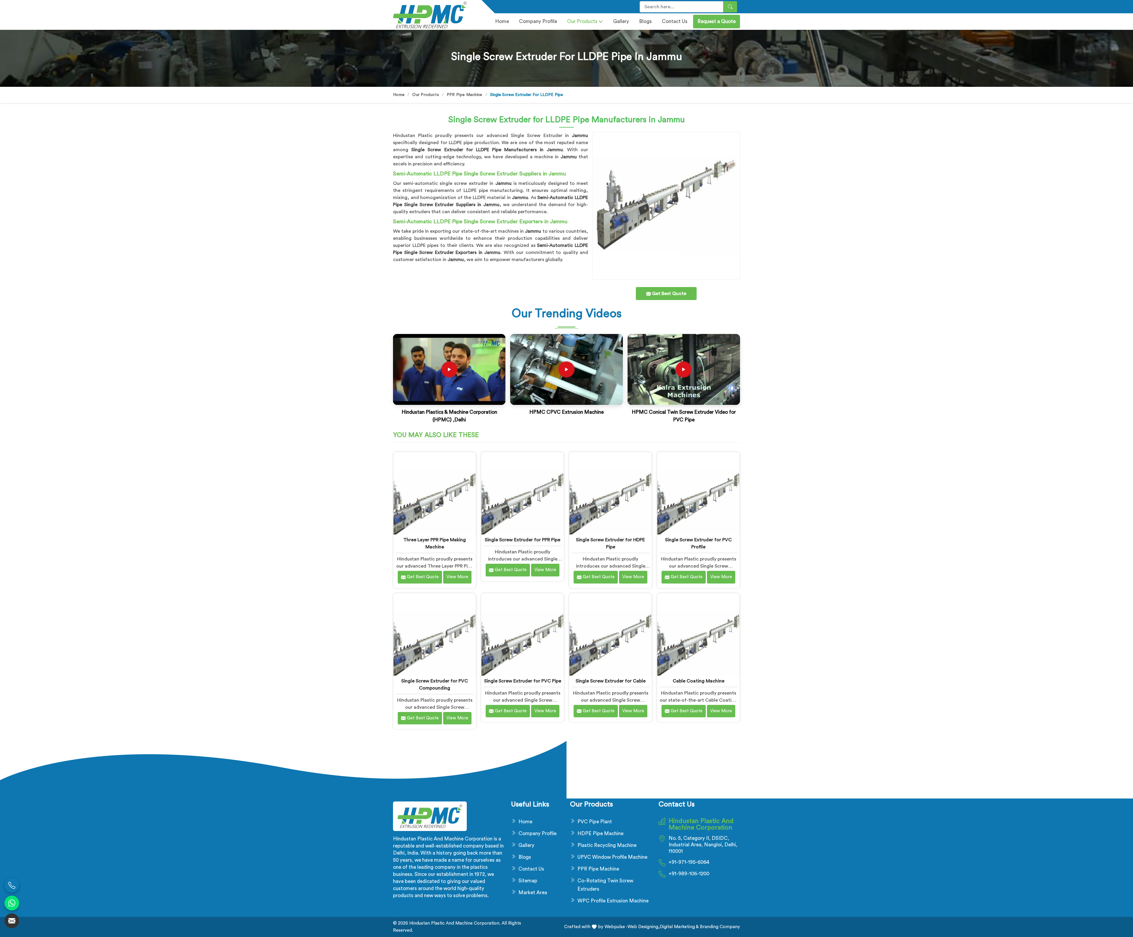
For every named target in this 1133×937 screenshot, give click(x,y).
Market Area (532, 892)
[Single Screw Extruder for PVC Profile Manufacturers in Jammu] (698, 493)
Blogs (645, 21)
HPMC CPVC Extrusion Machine (566, 412)
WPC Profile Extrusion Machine (613, 900)
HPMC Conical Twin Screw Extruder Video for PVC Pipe (684, 416)
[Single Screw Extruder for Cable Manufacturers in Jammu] (610, 634)
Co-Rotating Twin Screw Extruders (605, 885)
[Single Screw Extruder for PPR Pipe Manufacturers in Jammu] (522, 493)
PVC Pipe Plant (594, 821)
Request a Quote (717, 21)
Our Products (582, 21)
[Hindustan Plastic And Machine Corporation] (433, 14)
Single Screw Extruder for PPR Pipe (522, 539)
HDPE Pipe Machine (600, 833)
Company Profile (537, 833)
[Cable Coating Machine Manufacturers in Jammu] (698, 634)
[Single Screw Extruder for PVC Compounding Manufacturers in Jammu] (434, 634)
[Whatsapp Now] (11, 903)
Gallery (621, 21)
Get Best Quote (422, 577)
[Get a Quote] (11, 920)
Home (502, 21)
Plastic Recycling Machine (606, 845)
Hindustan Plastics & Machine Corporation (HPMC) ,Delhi (449, 416)
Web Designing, (644, 927)
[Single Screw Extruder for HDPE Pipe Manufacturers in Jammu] (610, 493)
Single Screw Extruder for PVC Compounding (434, 684)
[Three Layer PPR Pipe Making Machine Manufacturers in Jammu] (434, 493)
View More (457, 577)
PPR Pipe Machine (464, 95)
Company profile (538, 21)
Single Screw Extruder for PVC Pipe (522, 681)
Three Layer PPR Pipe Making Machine (434, 543)
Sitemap (527, 880)
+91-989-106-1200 (689, 873)
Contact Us (674, 21)
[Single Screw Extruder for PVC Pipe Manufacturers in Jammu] (522, 634)
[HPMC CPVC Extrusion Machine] (566, 369)
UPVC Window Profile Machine (612, 857)
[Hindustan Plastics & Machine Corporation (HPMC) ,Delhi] (449, 369)
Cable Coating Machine (698, 681)
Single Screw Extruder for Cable (611, 681)
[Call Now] (11, 885)
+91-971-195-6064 (689, 862)
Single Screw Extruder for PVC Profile (698, 543)
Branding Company (719, 927)
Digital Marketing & (679, 927)
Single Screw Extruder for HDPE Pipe (610, 543)
